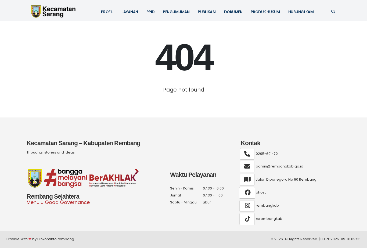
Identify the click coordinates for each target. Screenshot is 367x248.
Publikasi (207, 11)
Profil (107, 11)
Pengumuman (176, 11)
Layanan (129, 11)
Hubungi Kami (301, 11)
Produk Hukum (265, 11)
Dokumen (233, 11)
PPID (150, 11)
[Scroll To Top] (357, 242)
